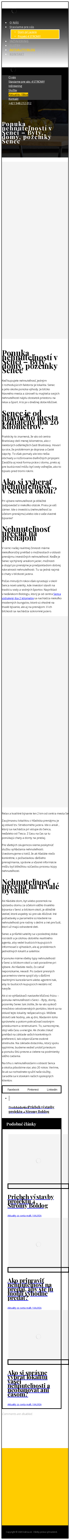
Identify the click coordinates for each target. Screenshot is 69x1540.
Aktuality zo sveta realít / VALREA (24, 1215)
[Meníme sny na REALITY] (14, 12)
